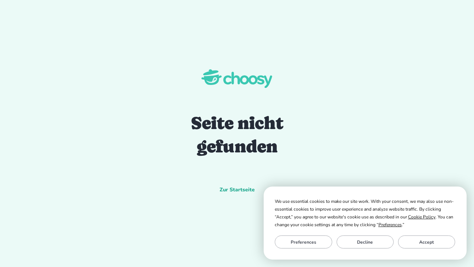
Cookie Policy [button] (421, 217)
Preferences (303, 242)
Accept (426, 242)
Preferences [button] (390, 225)
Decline (365, 242)
